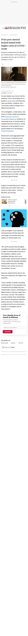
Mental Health (4, 343)
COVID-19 (20, 343)
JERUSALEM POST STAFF (8, 91)
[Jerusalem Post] (15, 28)
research (13, 343)
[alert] (13, 611)
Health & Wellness (13, 34)
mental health (11, 101)
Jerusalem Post (4, 34)
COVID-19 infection (7, 131)
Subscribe (8, 331)
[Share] (2, 64)
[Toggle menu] (3, 28)
